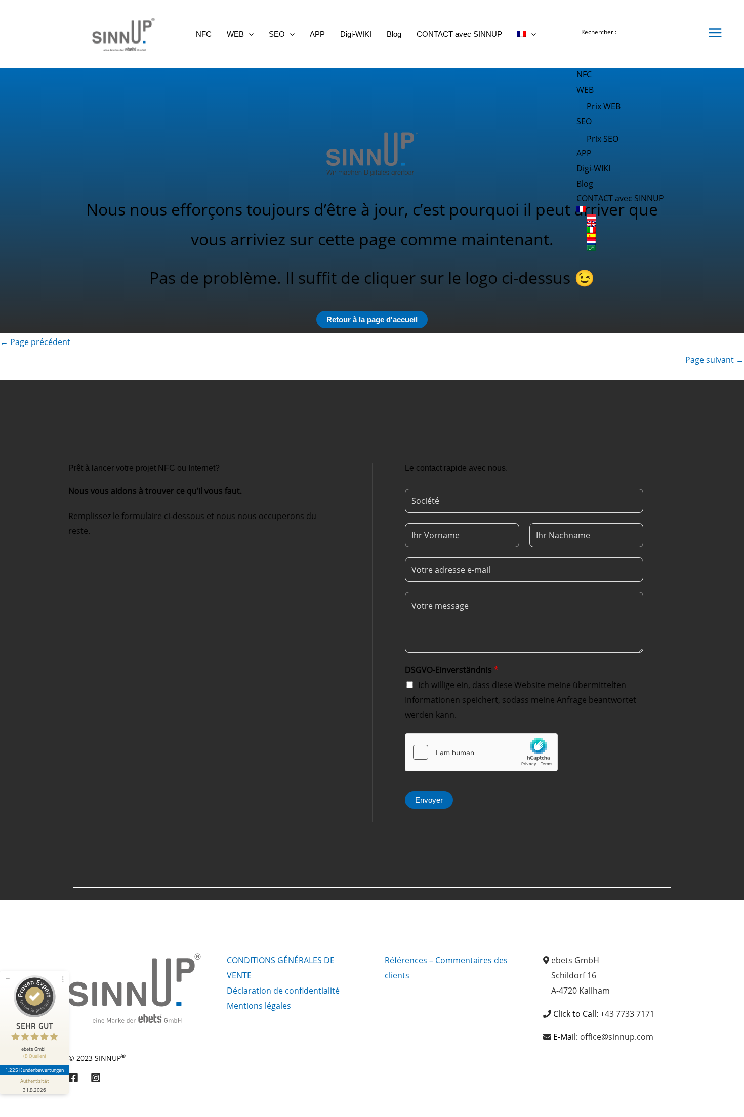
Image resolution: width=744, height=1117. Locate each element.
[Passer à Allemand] (637, 217)
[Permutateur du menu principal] (715, 33)
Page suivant (714, 359)
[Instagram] (96, 1077)
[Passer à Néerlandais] (637, 242)
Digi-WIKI (593, 168)
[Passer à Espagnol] (637, 236)
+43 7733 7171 (627, 1013)
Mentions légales (259, 1005)
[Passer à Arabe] (637, 248)
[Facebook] (73, 1077)
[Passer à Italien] (637, 230)
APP (584, 153)
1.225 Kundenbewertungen (34, 1069)
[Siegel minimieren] (7, 978)
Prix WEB (604, 106)
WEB (585, 89)
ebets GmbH (575, 960)
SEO (584, 121)
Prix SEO (602, 138)
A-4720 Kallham (580, 990)
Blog (584, 183)
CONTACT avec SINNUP (620, 198)
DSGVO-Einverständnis (452, 669)
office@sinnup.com (616, 1036)
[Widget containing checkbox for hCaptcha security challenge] (481, 752)
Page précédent (35, 342)
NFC (584, 74)
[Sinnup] (119, 33)
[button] (249, 34)
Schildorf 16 (573, 975)
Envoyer (429, 800)
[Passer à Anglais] (637, 224)
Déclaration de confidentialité (283, 990)
